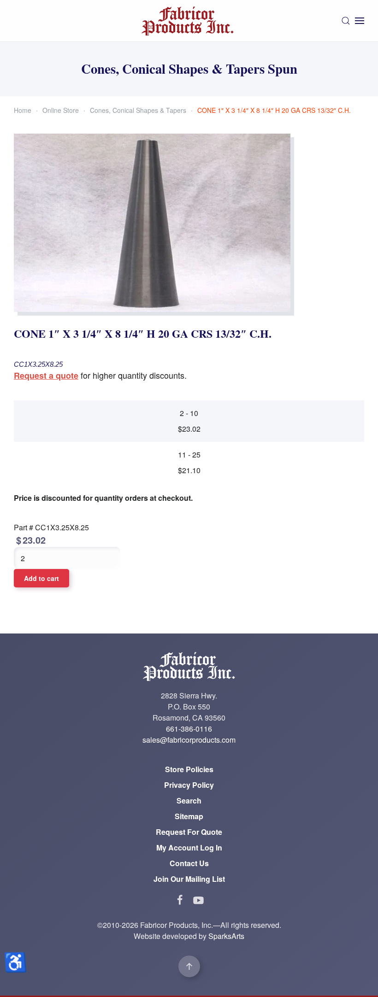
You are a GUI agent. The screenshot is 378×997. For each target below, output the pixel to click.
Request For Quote (189, 832)
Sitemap (189, 816)
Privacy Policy (189, 785)
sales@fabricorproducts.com (189, 739)
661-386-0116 (189, 728)
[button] (345, 20)
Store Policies (189, 769)
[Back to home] (189, 20)
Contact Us (189, 863)
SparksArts (226, 936)
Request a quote (46, 375)
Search (189, 800)
